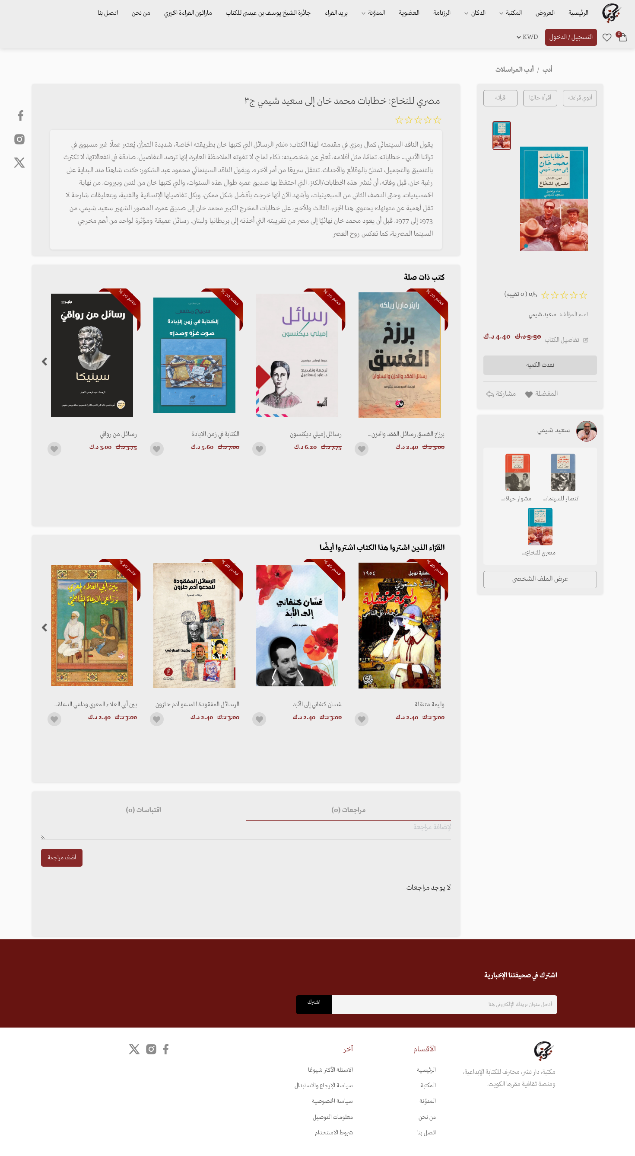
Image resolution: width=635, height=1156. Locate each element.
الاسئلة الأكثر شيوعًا (330, 1070)
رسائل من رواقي (118, 434)
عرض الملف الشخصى (540, 579)
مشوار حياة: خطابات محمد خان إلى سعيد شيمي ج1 (518, 499)
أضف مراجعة (62, 857)
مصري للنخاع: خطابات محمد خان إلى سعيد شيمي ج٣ (540, 553)
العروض (545, 13)
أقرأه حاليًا (540, 97)
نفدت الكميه (540, 365)
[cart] (623, 37)
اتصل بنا (108, 13)
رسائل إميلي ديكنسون (316, 434)
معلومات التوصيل (333, 1117)
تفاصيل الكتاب (562, 340)
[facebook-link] (21, 115)
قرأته (500, 97)
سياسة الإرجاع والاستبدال (324, 1085)
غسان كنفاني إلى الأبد (317, 704)
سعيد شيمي (542, 314)
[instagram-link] (19, 139)
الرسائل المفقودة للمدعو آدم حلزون (197, 704)
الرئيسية (578, 13)
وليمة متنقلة (429, 704)
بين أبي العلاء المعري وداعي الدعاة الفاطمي (97, 704)
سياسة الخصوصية (332, 1101)
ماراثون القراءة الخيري (188, 13)
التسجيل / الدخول (571, 37)
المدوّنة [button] (376, 13)
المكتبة (513, 13)
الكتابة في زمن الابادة (215, 434)
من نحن (141, 13)
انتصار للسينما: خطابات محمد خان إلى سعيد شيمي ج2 (563, 499)
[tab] (348, 811)
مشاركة (505, 394)
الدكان (478, 13)
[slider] (418, 121)
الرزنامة (442, 13)
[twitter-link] (134, 1049)
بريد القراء (336, 13)
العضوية (409, 13)
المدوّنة (427, 1101)
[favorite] (607, 37)
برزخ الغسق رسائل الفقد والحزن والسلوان (407, 434)
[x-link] (19, 162)
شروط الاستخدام (334, 1132)
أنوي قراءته (580, 97)
